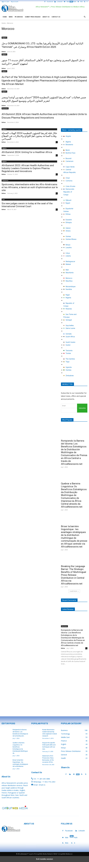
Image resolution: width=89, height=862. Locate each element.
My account (14, 1)
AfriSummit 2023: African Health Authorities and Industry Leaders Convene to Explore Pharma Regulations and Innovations (28, 168)
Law (3, 199)
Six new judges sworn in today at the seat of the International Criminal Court (27, 205)
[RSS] (81, 774)
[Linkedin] (70, 774)
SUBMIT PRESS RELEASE (32, 17)
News (11, 17)
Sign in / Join (5, 1)
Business (5, 108)
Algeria (4, 37)
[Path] (77, 774)
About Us (46, 17)
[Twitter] (85, 774)
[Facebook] (66, 774)
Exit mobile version (44, 859)
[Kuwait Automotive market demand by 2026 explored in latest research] (36, 732)
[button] (84, 17)
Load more (73, 591)
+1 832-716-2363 (48, 782)
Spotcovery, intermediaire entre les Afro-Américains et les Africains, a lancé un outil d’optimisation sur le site (30, 187)
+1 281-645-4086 (43, 779)
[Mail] (74, 774)
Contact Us (56, 17)
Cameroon (5, 180)
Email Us (42, 785)
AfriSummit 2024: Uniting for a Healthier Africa (27, 152)
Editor (4, 51)
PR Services (19, 17)
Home (5, 17)
